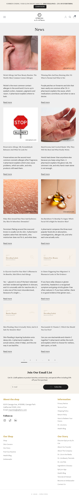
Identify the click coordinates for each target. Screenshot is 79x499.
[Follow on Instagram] (4, 420)
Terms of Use (62, 407)
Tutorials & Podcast (64, 477)
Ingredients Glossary (65, 466)
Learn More (40, 7)
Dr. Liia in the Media (65, 455)
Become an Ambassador (66, 481)
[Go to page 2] (55, 360)
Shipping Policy (63, 411)
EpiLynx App (62, 470)
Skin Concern (8, 444)
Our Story (6, 448)
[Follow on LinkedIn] (15, 420)
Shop (5, 441)
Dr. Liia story (62, 425)
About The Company (65, 451)
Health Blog (62, 429)
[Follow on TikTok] (10, 420)
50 (48, 360)
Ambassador (7, 459)
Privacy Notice (63, 404)
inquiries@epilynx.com (17, 410)
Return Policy (62, 415)
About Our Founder (64, 447)
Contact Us (62, 484)
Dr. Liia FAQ (62, 462)
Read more (7, 102)
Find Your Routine (9, 452)
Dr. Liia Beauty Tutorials (66, 458)
